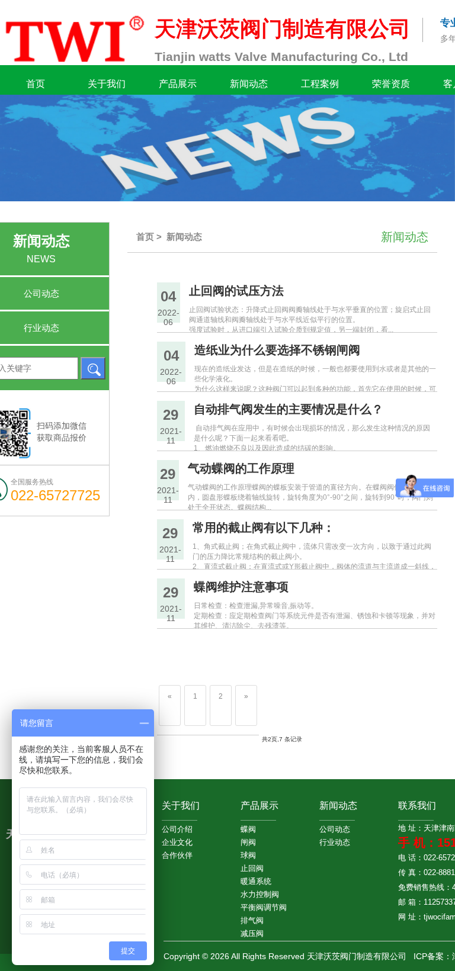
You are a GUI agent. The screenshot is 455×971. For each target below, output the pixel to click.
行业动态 (334, 842)
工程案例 (320, 84)
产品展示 (178, 84)
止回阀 (252, 868)
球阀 (248, 855)
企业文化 (177, 842)
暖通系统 (256, 881)
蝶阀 (248, 829)
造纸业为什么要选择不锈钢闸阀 (277, 349)
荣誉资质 (391, 84)
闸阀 (248, 842)
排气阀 (252, 920)
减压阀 (252, 933)
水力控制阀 (256, 894)
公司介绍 (177, 829)
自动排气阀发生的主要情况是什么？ (288, 409)
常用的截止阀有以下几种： (264, 527)
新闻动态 (249, 84)
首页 (35, 84)
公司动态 (334, 829)
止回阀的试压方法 (236, 290)
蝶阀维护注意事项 (241, 586)
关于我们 (107, 84)
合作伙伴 (177, 855)
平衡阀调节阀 (256, 907)
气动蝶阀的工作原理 (241, 468)
